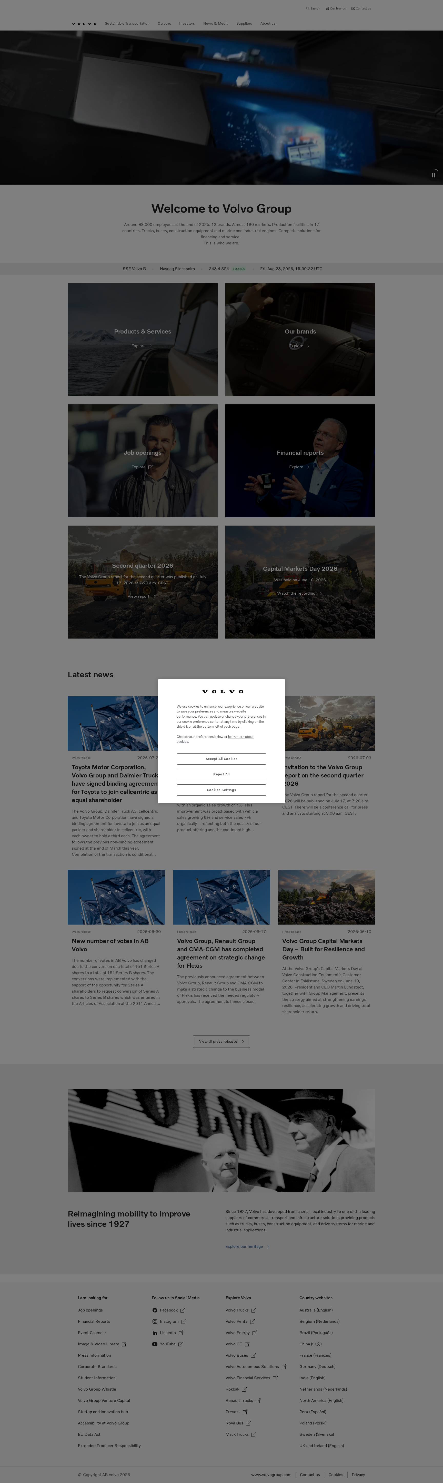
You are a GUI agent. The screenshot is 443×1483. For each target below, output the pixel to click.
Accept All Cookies (222, 759)
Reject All (221, 774)
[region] (221, 741)
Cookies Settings (221, 790)
